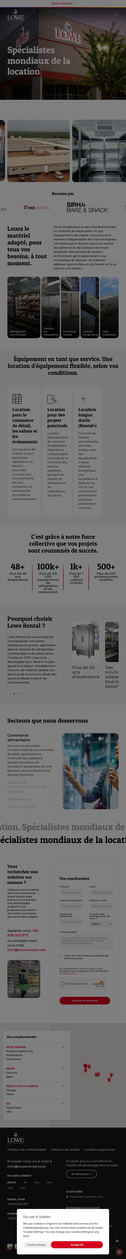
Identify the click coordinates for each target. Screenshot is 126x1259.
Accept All (77, 1244)
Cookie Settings (36, 1244)
